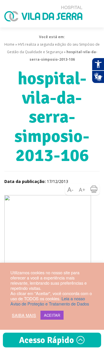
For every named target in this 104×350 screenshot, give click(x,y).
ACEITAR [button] (52, 315)
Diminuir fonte (71, 189)
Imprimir (94, 189)
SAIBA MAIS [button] (24, 315)
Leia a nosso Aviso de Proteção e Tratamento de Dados (49, 301)
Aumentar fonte (82, 189)
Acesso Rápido (47, 340)
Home (9, 44)
